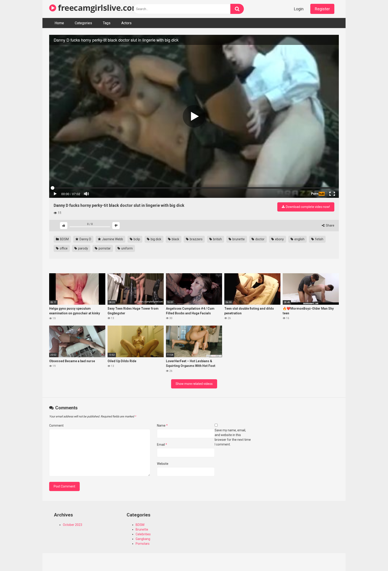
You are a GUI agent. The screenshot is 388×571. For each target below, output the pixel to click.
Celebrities (143, 534)
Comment (56, 425)
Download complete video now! (307, 207)
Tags (106, 23)
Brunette (142, 529)
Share (329, 225)
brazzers (196, 239)
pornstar (104, 248)
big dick (155, 239)
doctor (260, 239)
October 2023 (72, 525)
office (63, 248)
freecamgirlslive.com (97, 7)
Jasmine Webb (112, 239)
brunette (238, 239)
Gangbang (143, 539)
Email (162, 444)
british (217, 239)
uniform (127, 248)
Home (59, 23)
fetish (318, 239)
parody (82, 248)
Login (299, 9)
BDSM (64, 239)
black (175, 239)
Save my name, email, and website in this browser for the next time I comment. (233, 437)
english (299, 239)
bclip (136, 239)
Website (162, 463)
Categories (83, 23)
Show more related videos (194, 384)
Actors (126, 23)
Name (162, 425)
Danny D (85, 239)
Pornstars (143, 543)
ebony (279, 239)
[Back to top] (373, 557)
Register (322, 9)
